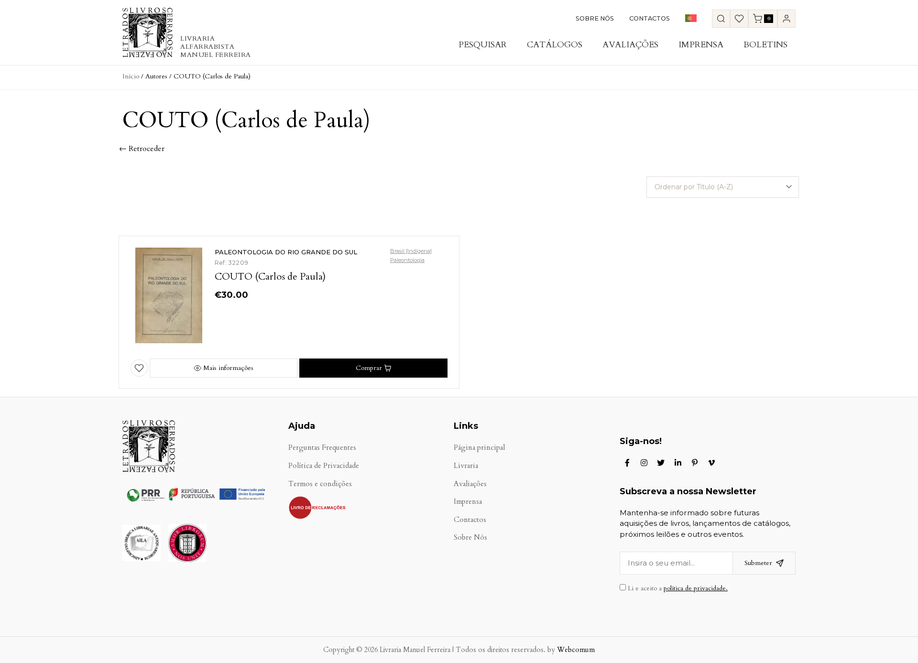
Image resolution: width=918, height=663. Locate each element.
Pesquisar (483, 45)
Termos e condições (320, 484)
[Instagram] (644, 462)
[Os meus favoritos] (739, 19)
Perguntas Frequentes (322, 448)
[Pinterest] (694, 462)
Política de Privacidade (323, 466)
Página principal (479, 448)
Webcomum (576, 649)
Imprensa (700, 45)
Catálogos (554, 45)
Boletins (765, 45)
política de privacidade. (696, 588)
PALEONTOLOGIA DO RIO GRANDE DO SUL (286, 252)
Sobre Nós (595, 18)
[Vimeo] (711, 462)
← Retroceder (141, 148)
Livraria (466, 466)
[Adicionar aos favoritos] (139, 368)
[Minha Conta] (786, 19)
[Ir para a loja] (721, 19)
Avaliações (630, 45)
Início (130, 76)
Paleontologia (407, 260)
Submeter (758, 562)
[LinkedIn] (678, 462)
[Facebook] (627, 462)
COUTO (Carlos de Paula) (270, 276)
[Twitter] (660, 462)
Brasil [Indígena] (411, 251)
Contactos (649, 18)
